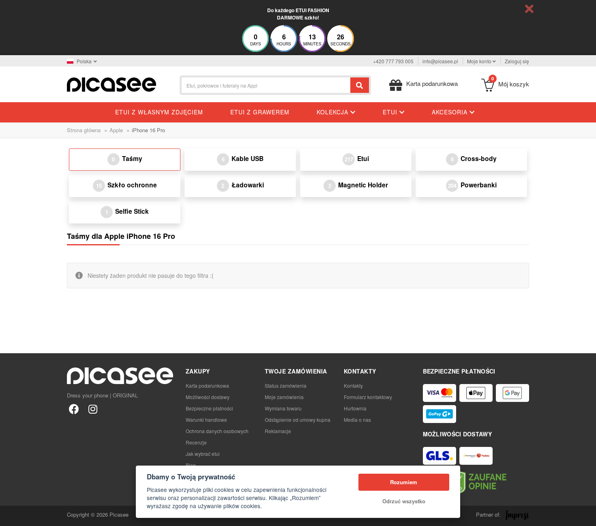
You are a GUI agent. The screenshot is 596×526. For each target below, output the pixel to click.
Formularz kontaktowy (368, 396)
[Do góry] (10, 515)
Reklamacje (278, 430)
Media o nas (357, 419)
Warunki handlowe (206, 419)
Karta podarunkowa (207, 385)
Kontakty (353, 385)
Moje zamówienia (284, 396)
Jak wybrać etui (203, 453)
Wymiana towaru (283, 408)
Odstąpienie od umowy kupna (297, 419)
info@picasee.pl (440, 61)
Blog (191, 465)
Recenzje (196, 442)
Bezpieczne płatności (209, 408)
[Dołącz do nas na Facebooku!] (74, 409)
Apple (116, 130)
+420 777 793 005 (393, 61)
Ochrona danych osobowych (217, 430)
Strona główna (84, 130)
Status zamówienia (286, 385)
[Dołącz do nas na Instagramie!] (93, 409)
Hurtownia (355, 408)
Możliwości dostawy (207, 396)
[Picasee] (111, 83)
